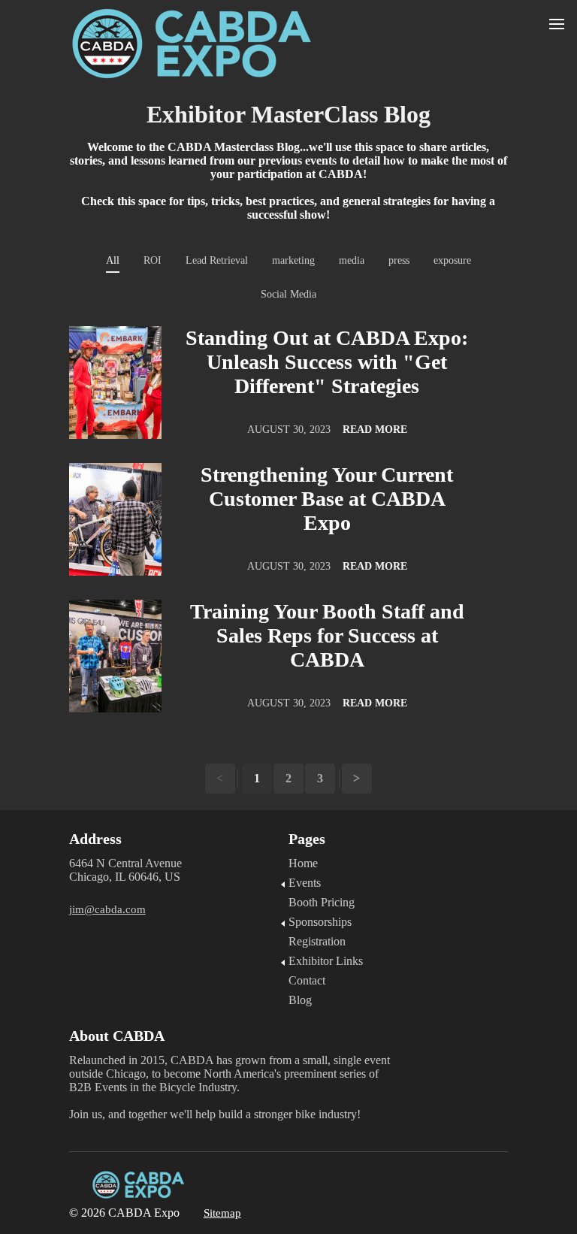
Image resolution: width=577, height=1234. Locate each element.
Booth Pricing (321, 902)
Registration (317, 941)
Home (303, 863)
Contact (306, 980)
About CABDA (118, 1035)
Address (95, 838)
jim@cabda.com (107, 909)
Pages (306, 838)
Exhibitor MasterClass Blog (288, 114)
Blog (300, 1000)
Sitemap (222, 1213)
